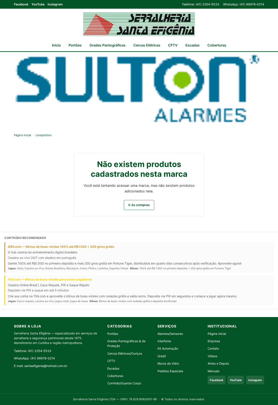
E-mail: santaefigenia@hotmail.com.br (40, 366)
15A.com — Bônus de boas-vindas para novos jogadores (50, 279)
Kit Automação (167, 348)
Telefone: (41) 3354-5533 (200, 4)
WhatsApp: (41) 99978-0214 (243, 4)
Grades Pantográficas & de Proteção (126, 343)
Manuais (213, 371)
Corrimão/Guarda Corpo (124, 383)
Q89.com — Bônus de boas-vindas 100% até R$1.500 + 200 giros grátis (61, 246)
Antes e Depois (218, 363)
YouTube (38, 4)
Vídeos (212, 356)
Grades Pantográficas (107, 45)
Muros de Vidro (168, 363)
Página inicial (22, 135)
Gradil (161, 356)
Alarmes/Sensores (170, 334)
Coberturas (216, 45)
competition (44, 135)
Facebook (21, 4)
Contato (213, 348)
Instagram (55, 4)
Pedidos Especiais (170, 371)
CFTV (173, 45)
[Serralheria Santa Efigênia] (139, 24)
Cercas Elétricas (146, 45)
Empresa (214, 341)
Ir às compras (139, 205)
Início (56, 45)
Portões (75, 45)
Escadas (192, 45)
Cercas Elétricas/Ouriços (124, 353)
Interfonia (164, 341)
